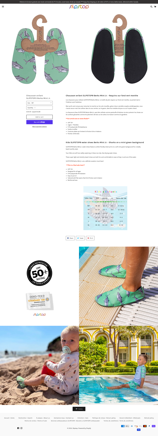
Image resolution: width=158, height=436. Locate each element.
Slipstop (75, 428)
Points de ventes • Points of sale (36, 421)
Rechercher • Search (25, 418)
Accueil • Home (9, 418)
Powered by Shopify (84, 428)
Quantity (30, 108)
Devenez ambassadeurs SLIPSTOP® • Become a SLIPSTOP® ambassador (75, 421)
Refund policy (149, 418)
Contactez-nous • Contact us (64, 418)
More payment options (39, 126)
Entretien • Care (83, 418)
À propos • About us (43, 418)
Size (29, 103)
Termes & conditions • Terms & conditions (118, 421)
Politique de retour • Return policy (104, 418)
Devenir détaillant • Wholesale (130, 418)
